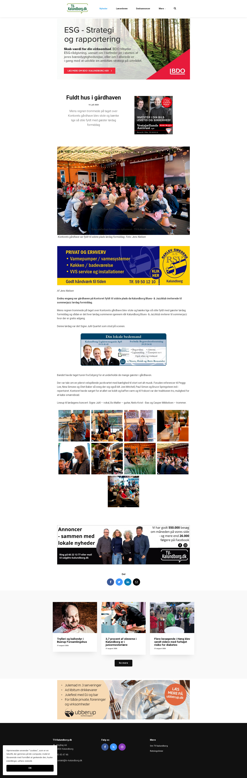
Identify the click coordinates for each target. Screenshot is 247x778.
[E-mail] (136, 582)
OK (29, 768)
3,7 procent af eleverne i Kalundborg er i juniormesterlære (121, 641)
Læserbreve (122, 8)
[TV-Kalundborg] (77, 8)
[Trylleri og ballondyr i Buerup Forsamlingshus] (75, 617)
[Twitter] (119, 582)
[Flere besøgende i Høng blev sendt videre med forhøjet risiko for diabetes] (172, 617)
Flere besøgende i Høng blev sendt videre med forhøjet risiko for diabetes (172, 641)
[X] (113, 747)
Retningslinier (156, 751)
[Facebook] (110, 582)
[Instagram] (122, 747)
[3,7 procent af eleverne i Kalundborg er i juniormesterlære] (123, 617)
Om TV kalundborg (159, 746)
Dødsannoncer (143, 8)
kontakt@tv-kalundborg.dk (69, 760)
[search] (175, 8)
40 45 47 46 (62, 754)
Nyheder (103, 8)
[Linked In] (127, 582)
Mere (161, 8)
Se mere (123, 663)
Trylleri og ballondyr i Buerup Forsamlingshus (72, 640)
